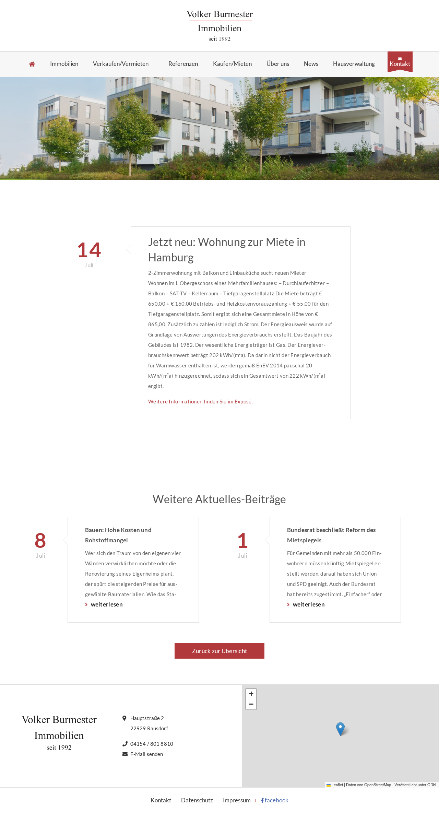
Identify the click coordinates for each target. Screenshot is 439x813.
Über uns (277, 64)
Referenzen (183, 64)
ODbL (432, 784)
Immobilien (64, 64)
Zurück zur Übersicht (219, 651)
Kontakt (400, 63)
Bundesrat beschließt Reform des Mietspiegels (331, 535)
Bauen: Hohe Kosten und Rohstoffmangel (118, 535)
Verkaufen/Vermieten (121, 64)
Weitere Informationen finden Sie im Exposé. (200, 401)
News (311, 64)
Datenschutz (197, 800)
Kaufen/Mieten (232, 64)
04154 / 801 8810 (151, 744)
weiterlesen (106, 604)
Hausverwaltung (354, 64)
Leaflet (337, 784)
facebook (276, 800)
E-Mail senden (146, 754)
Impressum (237, 800)
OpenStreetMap (377, 784)
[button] (340, 729)
